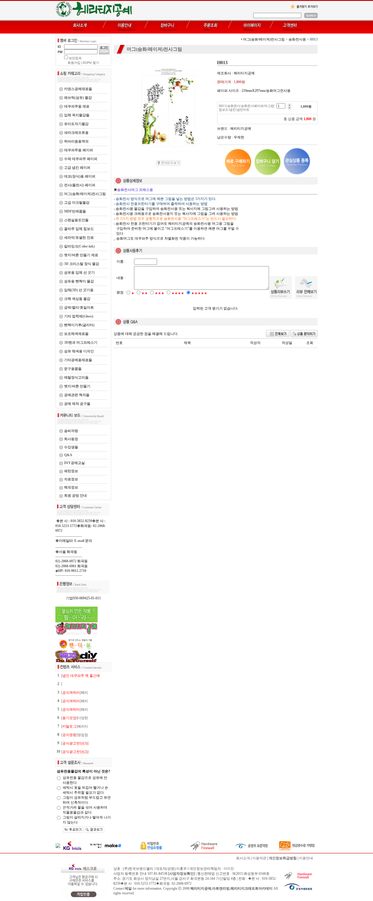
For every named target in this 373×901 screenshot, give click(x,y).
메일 (128, 888)
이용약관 (259, 858)
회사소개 (243, 858)
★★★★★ (199, 293)
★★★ (159, 293)
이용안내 (306, 858)
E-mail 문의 (82, 541)
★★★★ (177, 293)
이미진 (229, 869)
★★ (144, 293)
